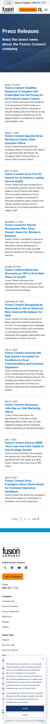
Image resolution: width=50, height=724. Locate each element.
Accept (25, 708)
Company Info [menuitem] (8, 601)
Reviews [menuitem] (5, 622)
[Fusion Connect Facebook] (12, 567)
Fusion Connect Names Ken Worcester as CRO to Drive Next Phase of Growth (24, 273)
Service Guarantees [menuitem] (10, 611)
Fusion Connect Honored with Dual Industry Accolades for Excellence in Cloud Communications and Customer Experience (24, 360)
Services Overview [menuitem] (10, 606)
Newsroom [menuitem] (7, 617)
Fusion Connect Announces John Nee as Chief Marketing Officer (22, 408)
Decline (25, 715)
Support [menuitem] (5, 640)
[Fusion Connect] (8, 9)
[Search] (40, 10)
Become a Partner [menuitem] (10, 650)
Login (8, 2)
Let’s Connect (28, 9)
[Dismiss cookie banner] (43, 659)
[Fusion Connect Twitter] (5, 567)
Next (34, 519)
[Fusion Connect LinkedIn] (26, 567)
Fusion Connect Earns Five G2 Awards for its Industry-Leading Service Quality (24, 177)
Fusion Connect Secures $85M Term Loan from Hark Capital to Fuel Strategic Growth (24, 446)
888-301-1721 (10, 588)
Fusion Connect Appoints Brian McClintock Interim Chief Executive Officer (24, 139)
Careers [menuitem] (5, 627)
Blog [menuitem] (4, 655)
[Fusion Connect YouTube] (19, 567)
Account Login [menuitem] (8, 645)
